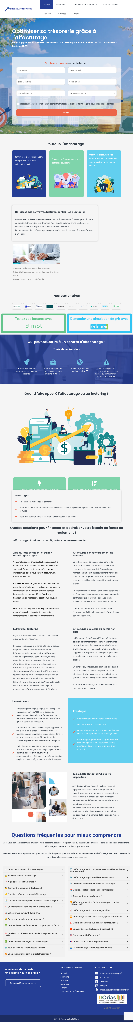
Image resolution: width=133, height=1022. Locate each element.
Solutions (60, 4)
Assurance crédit (110, 4)
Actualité (47, 13)
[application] (66, 4)
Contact (75, 13)
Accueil (47, 4)
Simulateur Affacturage (84, 4)
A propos (62, 13)
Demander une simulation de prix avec (99, 319)
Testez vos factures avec (33, 319)
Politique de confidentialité (72, 991)
